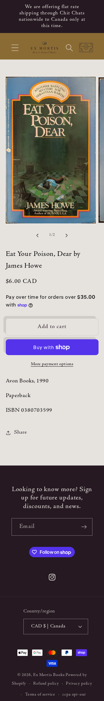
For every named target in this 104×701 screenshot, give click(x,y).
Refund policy (46, 684)
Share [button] (20, 432)
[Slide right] (66, 235)
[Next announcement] (92, 16)
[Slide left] (37, 235)
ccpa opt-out (74, 695)
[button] (15, 47)
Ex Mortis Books (49, 675)
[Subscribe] (84, 527)
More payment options (52, 364)
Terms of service (40, 695)
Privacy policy (79, 684)
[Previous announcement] (12, 16)
